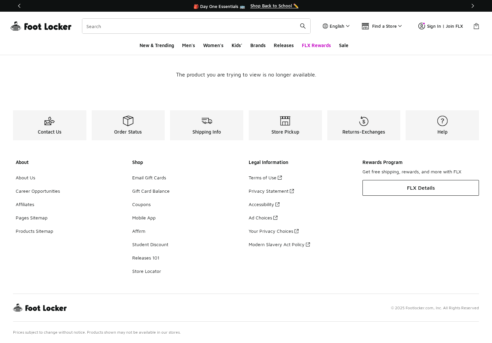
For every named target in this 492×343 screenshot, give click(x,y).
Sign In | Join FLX (445, 26)
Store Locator (146, 271)
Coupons (141, 204)
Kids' (237, 45)
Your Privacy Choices (271, 231)
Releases (284, 45)
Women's (213, 45)
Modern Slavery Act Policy (277, 244)
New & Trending (157, 45)
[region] (246, 6)
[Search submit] (303, 26)
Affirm (138, 231)
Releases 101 (145, 258)
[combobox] (196, 26)
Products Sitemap (34, 231)
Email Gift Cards (149, 177)
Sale (343, 45)
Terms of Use (262, 177)
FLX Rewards (316, 45)
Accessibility (261, 204)
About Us (25, 177)
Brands (258, 45)
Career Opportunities (38, 191)
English (337, 26)
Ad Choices (260, 217)
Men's (188, 45)
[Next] (472, 6)
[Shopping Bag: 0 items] (476, 26)
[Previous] (19, 6)
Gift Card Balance (151, 191)
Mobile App (144, 217)
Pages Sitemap (32, 217)
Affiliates (25, 204)
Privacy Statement (269, 191)
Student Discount (150, 244)
